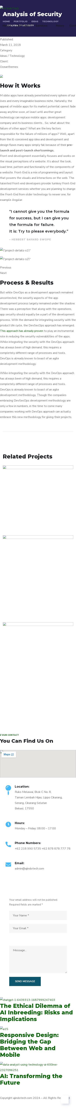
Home (7, 26)
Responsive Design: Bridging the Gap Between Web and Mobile (29, 1045)
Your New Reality (25, 690)
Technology (26, 522)
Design (12, 696)
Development (17, 609)
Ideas (11, 522)
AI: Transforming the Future (31, 1079)
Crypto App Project (27, 517)
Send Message (25, 981)
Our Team (23, 26)
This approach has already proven (21, 331)
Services (41, 26)
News (60, 26)
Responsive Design (27, 603)
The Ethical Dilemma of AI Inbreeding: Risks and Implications (36, 1012)
